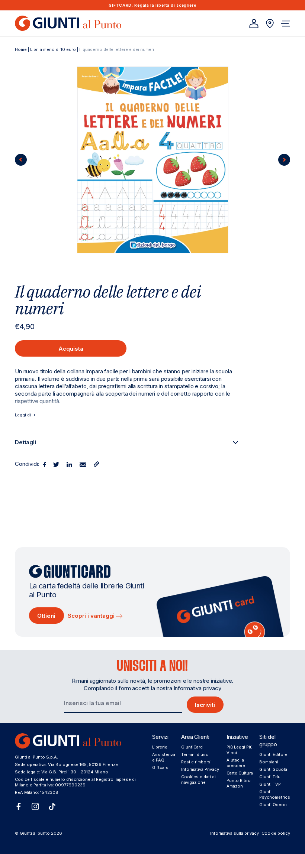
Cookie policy (275, 833)
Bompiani (268, 761)
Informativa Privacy (200, 769)
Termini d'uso (195, 754)
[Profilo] (254, 23)
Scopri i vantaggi (92, 615)
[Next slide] (284, 160)
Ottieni (46, 615)
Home (21, 49)
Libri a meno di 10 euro (53, 49)
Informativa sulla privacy (234, 833)
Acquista (70, 348)
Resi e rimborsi (196, 761)
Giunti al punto (35, 833)
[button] (285, 23)
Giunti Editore (273, 754)
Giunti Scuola (273, 769)
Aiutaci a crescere (236, 762)
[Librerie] (269, 23)
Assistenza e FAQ (163, 757)
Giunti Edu (269, 776)
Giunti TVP (270, 784)
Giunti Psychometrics (274, 794)
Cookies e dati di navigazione (198, 779)
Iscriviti (205, 704)
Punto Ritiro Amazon (239, 783)
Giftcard (160, 767)
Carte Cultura (240, 773)
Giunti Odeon (273, 804)
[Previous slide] (21, 160)
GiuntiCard (192, 747)
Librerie (159, 747)
